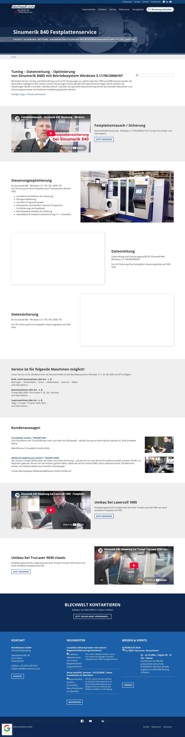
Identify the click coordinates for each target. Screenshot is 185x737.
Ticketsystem (127, 2)
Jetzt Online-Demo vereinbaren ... (92, 616)
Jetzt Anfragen (104, 139)
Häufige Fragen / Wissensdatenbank (28, 94)
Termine (128, 685)
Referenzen (124, 9)
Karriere (137, 2)
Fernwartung (155, 2)
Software (102, 9)
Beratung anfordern (162, 9)
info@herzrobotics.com (29, 668)
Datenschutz (156, 727)
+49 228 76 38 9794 (28, 665)
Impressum (167, 727)
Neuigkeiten (138, 9)
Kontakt (145, 2)
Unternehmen (88, 9)
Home (13, 57)
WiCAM (159, 661)
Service (112, 9)
